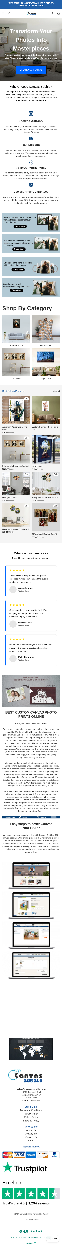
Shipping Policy (31, 1120)
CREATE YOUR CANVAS (31, 70)
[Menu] (3, 13)
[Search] (9, 13)
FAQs (31, 1140)
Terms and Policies (31, 1220)
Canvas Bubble (26, 1214)
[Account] (52, 13)
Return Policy (31, 1117)
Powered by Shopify (40, 1214)
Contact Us (31, 1137)
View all (56, 391)
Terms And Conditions (31, 1110)
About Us (31, 1130)
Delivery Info (31, 1133)
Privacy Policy (31, 1114)
